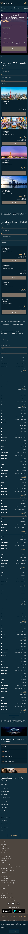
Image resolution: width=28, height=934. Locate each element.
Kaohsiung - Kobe (5, 791)
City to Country (19, 916)
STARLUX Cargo (5, 878)
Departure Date (6, 42)
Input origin (5, 33)
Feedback (3, 895)
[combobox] (14, 71)
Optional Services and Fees (7, 897)
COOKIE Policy (4, 862)
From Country (14, 918)
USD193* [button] (6, 20)
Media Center (4, 846)
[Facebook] (9, 903)
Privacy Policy (4, 927)
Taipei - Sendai (4, 830)
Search (14, 48)
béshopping (18, 2)
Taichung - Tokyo (4, 788)
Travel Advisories (5, 848)
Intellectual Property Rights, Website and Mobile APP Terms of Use (13, 867)
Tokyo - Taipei (4, 807)
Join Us (3, 850)
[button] (16, 26)
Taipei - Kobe (4, 820)
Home (2, 57)
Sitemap (3, 852)
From (4, 32)
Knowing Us (3, 844)
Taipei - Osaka (4, 794)
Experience (20, 8)
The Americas (9, 756)
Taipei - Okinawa (4, 814)
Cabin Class (3, 80)
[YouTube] (13, 903)
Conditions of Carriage (6, 858)
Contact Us (3, 891)
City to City (13, 916)
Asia (6, 746)
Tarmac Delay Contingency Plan (8, 870)
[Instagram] (18, 903)
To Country (3, 916)
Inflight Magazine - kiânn (7, 883)
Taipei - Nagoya (4, 827)
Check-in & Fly (15, 9)
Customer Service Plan (6, 864)
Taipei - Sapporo (4, 810)
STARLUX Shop (5, 885)
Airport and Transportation (7, 893)
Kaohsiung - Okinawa (5, 797)
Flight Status (11, 8)
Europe (7, 751)
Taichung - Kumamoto (6, 823)
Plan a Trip (2, 9)
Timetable (6, 8)
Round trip (5, 25)
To (3, 37)
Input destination (6, 38)
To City (8, 916)
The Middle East (9, 761)
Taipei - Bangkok (4, 801)
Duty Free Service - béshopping (9, 880)
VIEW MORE (14, 835)
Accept (14, 931)
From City (25, 916)
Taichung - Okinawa (5, 817)
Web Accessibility (5, 872)
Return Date (17, 42)
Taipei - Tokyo (4, 784)
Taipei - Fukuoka (4, 804)
